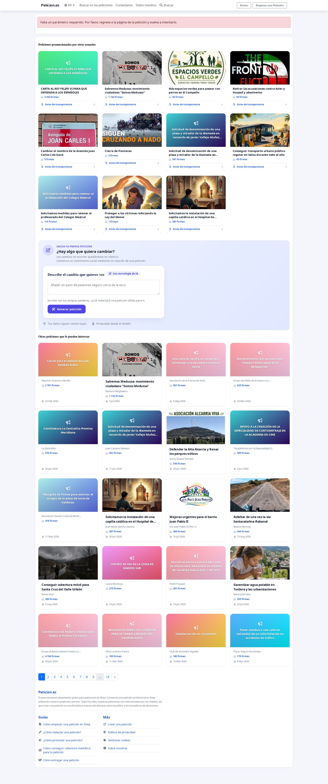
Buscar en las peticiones (96, 5)
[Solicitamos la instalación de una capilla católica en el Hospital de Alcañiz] (196, 204)
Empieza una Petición (270, 5)
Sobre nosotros (146, 5)
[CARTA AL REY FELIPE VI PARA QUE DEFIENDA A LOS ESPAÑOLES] (68, 80)
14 (107, 677)
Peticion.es (50, 5)
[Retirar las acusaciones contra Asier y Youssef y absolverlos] (260, 80)
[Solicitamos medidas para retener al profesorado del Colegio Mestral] (68, 204)
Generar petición (69, 309)
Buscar (168, 5)
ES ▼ (71, 5)
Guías (43, 717)
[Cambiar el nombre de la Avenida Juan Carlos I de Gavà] (68, 142)
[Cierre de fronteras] (132, 140)
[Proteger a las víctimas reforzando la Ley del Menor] (132, 204)
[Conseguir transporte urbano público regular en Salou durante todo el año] (260, 142)
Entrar (244, 5)
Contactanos (124, 5)
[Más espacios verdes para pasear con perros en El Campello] (196, 80)
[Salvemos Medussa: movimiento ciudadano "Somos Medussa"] (132, 80)
